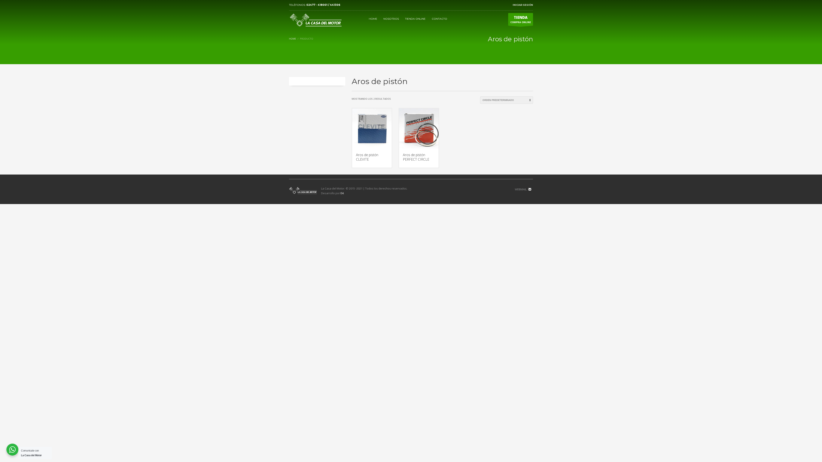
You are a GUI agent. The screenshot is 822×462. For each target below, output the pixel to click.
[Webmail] (530, 189)
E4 (342, 193)
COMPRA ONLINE (520, 19)
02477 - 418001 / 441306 (323, 4)
